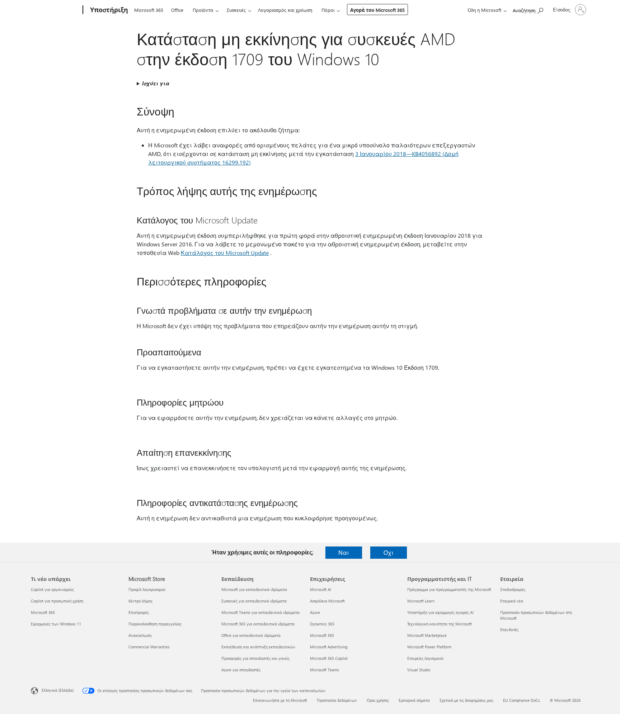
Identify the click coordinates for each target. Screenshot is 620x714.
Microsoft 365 (148, 10)
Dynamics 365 (322, 623)
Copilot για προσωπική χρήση (57, 601)
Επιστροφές (138, 612)
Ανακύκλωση (139, 635)
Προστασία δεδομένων (337, 700)
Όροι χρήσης (378, 700)
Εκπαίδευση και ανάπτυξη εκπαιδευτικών (258, 646)
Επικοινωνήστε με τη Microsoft (280, 700)
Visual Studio (418, 669)
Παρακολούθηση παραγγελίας (155, 623)
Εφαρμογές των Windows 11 (56, 623)
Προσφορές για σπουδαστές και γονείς (255, 658)
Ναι (343, 552)
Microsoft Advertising (328, 646)
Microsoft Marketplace (427, 635)
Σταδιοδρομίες (512, 589)
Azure (315, 612)
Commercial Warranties (149, 646)
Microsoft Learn (421, 601)
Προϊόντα (203, 10)
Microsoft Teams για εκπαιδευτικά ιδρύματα (260, 612)
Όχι (389, 552)
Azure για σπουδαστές (240, 669)
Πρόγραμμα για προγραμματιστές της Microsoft (449, 589)
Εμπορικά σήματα (414, 700)
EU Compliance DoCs (521, 700)
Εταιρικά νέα (511, 601)
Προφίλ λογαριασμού (146, 589)
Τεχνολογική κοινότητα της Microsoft (439, 623)
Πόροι (327, 10)
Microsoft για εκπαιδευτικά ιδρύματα (254, 589)
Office (177, 10)
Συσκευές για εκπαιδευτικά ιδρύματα (254, 601)
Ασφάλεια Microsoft (327, 601)
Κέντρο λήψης (140, 601)
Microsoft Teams (324, 669)
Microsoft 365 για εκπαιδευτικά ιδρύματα (258, 623)
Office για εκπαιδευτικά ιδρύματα (251, 635)
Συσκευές (236, 10)
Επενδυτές (509, 629)
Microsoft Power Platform (429, 646)
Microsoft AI (320, 589)
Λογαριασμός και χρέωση (285, 10)
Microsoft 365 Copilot (329, 658)
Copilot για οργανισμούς (52, 589)
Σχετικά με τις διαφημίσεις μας (466, 700)
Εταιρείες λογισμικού (425, 658)
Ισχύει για (155, 83)
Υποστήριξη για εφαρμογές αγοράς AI (440, 612)
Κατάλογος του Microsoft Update (225, 252)
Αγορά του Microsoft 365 (377, 10)
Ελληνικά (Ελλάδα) (58, 690)
